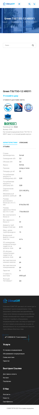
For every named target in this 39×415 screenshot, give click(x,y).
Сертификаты (8, 402)
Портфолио (7, 381)
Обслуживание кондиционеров (13, 354)
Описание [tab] (23, 142)
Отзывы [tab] (6, 147)
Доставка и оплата (10, 374)
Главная (4, 22)
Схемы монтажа (8, 357)
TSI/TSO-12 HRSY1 (31, 22)
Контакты (6, 394)
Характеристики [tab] (10, 142)
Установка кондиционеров (12, 350)
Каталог (6, 378)
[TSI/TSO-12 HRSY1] (19, 68)
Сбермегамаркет (16, 22)
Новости (6, 398)
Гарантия (6, 361)
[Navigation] (19, 4)
